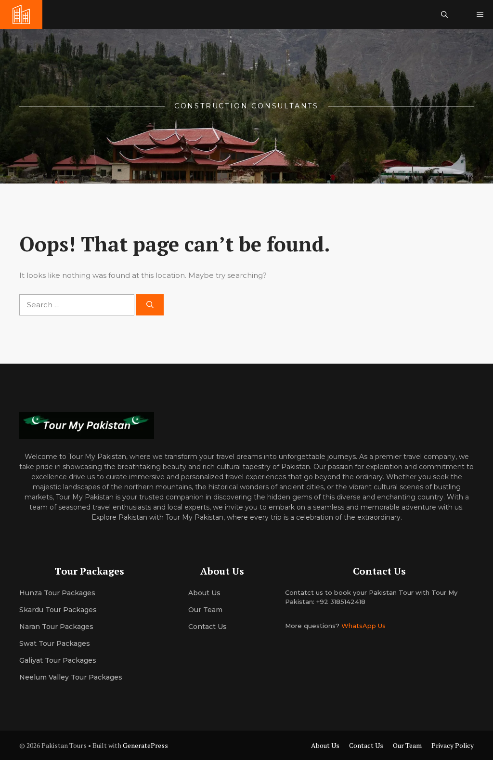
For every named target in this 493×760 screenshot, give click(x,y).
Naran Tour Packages (56, 626)
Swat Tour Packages (54, 643)
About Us (325, 745)
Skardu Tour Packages (58, 609)
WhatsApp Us (363, 625)
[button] (444, 14)
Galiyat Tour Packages (57, 660)
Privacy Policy (452, 745)
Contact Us (207, 626)
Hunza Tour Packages (57, 593)
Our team (205, 609)
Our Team (407, 745)
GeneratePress (145, 745)
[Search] (150, 305)
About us (204, 593)
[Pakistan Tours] (21, 14)
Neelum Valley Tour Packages (70, 677)
